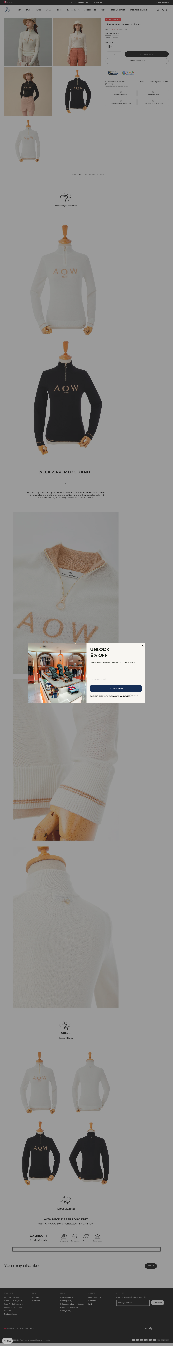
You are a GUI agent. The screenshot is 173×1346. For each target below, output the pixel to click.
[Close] (142, 645)
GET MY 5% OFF (116, 688)
